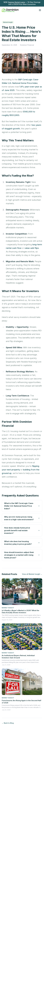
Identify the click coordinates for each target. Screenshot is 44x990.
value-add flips (31, 248)
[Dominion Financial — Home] (10, 10)
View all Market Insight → (32, 574)
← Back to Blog (8, 723)
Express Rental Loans (16, 2)
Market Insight (8, 22)
